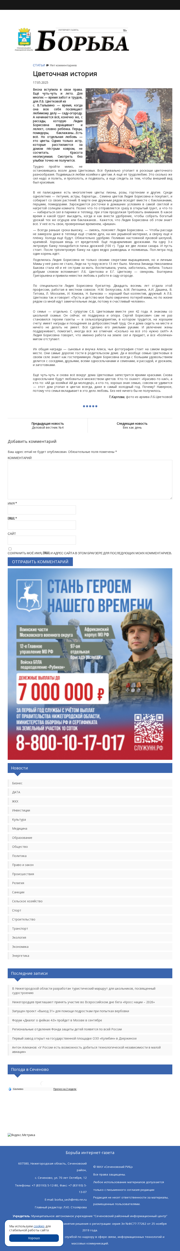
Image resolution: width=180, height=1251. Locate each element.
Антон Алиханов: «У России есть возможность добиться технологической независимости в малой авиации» (86, 1049)
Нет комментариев (63, 65)
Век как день (132, 425)
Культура (19, 819)
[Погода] (16, 1088)
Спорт (16, 910)
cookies (39, 1226)
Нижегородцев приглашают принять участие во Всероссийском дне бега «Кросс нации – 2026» (83, 1002)
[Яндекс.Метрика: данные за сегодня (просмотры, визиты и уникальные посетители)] (21, 1135)
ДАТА (16, 792)
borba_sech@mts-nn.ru (71, 1200)
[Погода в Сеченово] (42, 1085)
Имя (12, 503)
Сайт (12, 533)
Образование (22, 838)
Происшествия (23, 874)
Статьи (39, 65)
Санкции (18, 892)
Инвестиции (21, 810)
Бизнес (17, 783)
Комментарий (20, 458)
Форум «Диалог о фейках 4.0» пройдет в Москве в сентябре (57, 1020)
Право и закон (23, 865)
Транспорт (20, 928)
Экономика (20, 947)
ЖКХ (15, 801)
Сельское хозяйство (27, 901)
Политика (19, 856)
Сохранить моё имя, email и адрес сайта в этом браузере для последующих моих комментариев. (90, 553)
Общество (20, 847)
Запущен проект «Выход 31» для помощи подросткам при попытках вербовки (70, 1011)
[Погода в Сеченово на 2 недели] (65, 1089)
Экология (19, 937)
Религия (18, 883)
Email (12, 518)
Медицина (19, 828)
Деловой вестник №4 (47, 425)
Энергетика (20, 956)
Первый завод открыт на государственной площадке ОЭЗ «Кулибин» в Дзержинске (74, 1038)
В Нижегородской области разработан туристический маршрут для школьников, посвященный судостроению (83, 990)
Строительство (23, 919)
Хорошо (34, 1238)
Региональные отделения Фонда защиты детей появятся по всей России (67, 1029)
